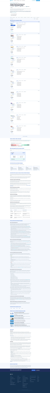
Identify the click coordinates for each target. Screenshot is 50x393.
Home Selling (15, 0)
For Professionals (23, 0)
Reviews (22, 46)
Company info (25, 46)
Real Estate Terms (24, 381)
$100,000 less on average (20, 267)
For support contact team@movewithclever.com (13, 384)
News (23, 382)
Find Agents (38, 0)
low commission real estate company (26, 236)
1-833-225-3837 (11, 377)
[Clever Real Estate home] (12, 0)
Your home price (12, 152)
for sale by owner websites (17, 246)
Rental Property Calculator (25, 383)
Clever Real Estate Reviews (19, 381)
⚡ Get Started (13, 25)
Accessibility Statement (12, 382)
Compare (38, 33)
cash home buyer (14, 249)
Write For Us (11, 381)
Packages (20, 46)
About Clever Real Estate (25, 377)
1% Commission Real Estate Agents (32, 380)
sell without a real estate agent (19, 299)
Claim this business (12, 43)
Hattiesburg (14, 308)
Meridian (19, 308)
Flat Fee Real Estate (32, 381)
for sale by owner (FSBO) (27, 226)
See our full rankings (14, 12)
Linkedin (38, 381)
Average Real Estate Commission (25, 385)
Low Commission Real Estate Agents (33, 378)
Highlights (17, 46)
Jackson (17, 308)
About (20, 0)
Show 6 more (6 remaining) (25, 136)
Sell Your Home (18, 377)
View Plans (13, 37)
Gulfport (11, 308)
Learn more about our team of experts (23, 367)
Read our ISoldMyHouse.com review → (13, 106)
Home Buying (18, 0)
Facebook (38, 377)
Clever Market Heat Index (27, 279)
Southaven (22, 308)
